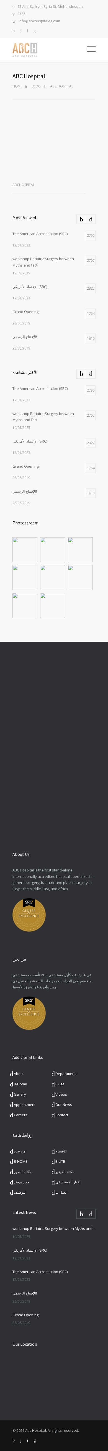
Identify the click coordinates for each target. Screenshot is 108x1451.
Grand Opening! (25, 1314)
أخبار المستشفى (68, 1181)
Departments (66, 1073)
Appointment (24, 1104)
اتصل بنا (61, 1192)
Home (17, 86)
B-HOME (20, 1161)
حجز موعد (21, 1181)
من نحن (19, 1151)
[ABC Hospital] (49, 50)
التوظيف (20, 1192)
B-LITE (60, 1161)
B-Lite (60, 1083)
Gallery (20, 1094)
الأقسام (61, 1151)
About (19, 1073)
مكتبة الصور (23, 1171)
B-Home (20, 1083)
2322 (21, 14)
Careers (20, 1114)
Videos (61, 1094)
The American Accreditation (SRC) (40, 1271)
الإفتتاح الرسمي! (24, 1293)
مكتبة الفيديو (64, 1171)
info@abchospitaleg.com (39, 21)
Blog (36, 86)
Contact (61, 1114)
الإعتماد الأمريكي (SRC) (29, 1250)
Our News (63, 1104)
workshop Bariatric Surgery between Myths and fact (54, 1228)
